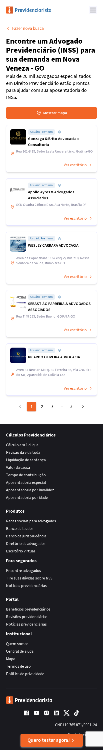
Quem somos (17, 644)
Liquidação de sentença (26, 460)
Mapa (10, 659)
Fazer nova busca (28, 28)
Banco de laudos (20, 528)
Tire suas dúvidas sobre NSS (29, 578)
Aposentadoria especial (26, 482)
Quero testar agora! (49, 740)
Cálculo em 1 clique (22, 445)
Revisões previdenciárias (27, 617)
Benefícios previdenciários (28, 609)
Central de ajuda (20, 651)
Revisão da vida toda (23, 452)
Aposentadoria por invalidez (30, 490)
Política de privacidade (25, 674)
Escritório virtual (20, 551)
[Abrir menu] (93, 10)
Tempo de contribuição (26, 475)
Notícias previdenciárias (26, 585)
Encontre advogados (23, 570)
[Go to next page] (81, 407)
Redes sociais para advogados (31, 521)
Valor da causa (18, 467)
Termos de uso (18, 666)
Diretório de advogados (26, 543)
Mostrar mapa (55, 113)
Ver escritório (75, 165)
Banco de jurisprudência (26, 536)
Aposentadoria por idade (27, 497)
